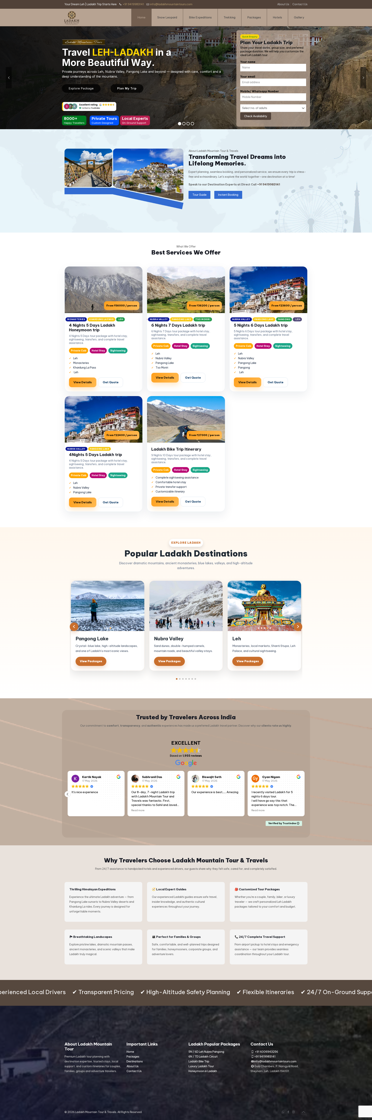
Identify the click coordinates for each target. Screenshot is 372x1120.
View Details (82, 382)
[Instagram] (293, 1112)
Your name (247, 62)
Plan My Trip (127, 88)
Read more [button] (78, 810)
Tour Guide (199, 194)
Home (130, 1051)
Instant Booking (228, 194)
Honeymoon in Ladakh (203, 1071)
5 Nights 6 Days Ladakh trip (261, 325)
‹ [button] (74, 626)
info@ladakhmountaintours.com (171, 4)
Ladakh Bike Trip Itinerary (176, 449)
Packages (133, 1056)
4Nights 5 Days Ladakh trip (95, 454)
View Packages (91, 661)
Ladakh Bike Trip (199, 1061)
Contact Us (299, 4)
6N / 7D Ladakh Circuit (203, 1056)
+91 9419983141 (133, 4)
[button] (176, 679)
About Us (283, 4)
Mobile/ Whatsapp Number (259, 91)
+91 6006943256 (266, 1051)
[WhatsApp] (283, 1112)
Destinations (135, 1061)
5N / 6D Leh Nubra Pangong (206, 1051)
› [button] (298, 626)
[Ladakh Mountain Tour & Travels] (72, 17)
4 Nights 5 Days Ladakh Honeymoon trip (92, 327)
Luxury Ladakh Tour (201, 1066)
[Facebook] (288, 1112)
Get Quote (111, 382)
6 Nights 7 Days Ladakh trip (178, 325)
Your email (247, 76)
